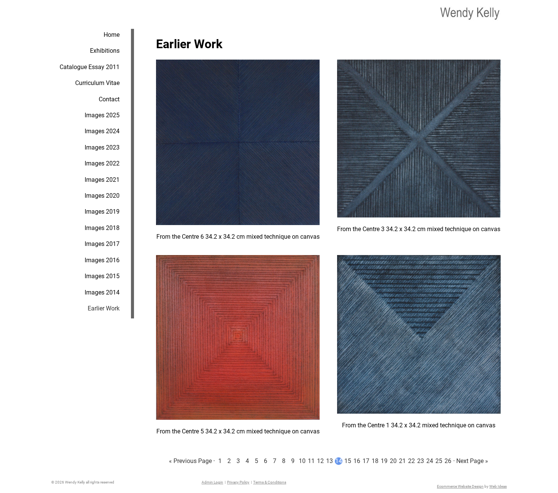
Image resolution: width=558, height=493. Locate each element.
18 (375, 461)
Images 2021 (102, 179)
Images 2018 (102, 228)
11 (311, 461)
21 (402, 461)
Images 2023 (102, 147)
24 (429, 461)
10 (302, 461)
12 (320, 461)
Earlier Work (104, 308)
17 (366, 461)
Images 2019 (102, 211)
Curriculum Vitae (97, 83)
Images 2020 (102, 195)
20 (393, 461)
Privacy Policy (238, 482)
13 (329, 461)
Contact (109, 99)
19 (384, 461)
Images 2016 (102, 260)
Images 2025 (102, 115)
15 (347, 461)
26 (448, 461)
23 (420, 461)
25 (438, 461)
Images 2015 (102, 276)
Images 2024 (102, 131)
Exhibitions (105, 50)
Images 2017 (102, 243)
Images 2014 (102, 292)
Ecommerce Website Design (460, 486)
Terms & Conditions (269, 482)
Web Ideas (498, 486)
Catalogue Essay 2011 (90, 67)
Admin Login (212, 482)
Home (112, 34)
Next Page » (472, 461)
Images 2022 (102, 163)
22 (411, 461)
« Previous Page (190, 461)
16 (356, 461)
